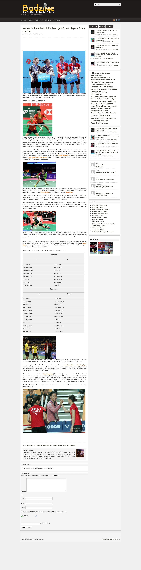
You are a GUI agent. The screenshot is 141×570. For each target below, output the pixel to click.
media (104, 101)
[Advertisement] (47, 46)
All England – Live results (99, 205)
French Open (113, 89)
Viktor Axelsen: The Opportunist (105, 179)
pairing (93, 106)
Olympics (109, 104)
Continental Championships (102, 87)
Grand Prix (96, 92)
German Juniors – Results (99, 211)
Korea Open (111, 99)
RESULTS (56, 20)
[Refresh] (36, 516)
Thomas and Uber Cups (99, 121)
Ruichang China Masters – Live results (103, 224)
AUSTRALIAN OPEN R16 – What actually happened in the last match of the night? (107, 54)
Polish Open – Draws (98, 221)
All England (95, 73)
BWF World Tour (97, 82)
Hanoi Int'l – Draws (97, 215)
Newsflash (101, 104)
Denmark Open (95, 89)
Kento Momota (101, 99)
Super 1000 (94, 115)
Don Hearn (27, 34)
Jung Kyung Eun (74, 155)
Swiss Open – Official (98, 230)
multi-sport (112, 101)
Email (22, 503)
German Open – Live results (100, 213)
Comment (23, 491)
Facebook (119, 20)
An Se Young (30, 445)
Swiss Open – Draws (98, 228)
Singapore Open (96, 110)
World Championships (99, 123)
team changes (71, 445)
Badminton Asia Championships (100, 77)
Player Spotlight (112, 106)
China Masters (110, 82)
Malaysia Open (96, 101)
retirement (108, 108)
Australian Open (96, 75)
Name (22, 499)
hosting (104, 92)
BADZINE (48, 20)
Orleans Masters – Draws (99, 217)
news (31, 36)
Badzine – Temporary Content (100, 209)
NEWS (30, 20)
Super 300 (105, 113)
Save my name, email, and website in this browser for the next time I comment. (45, 511)
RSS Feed (114, 20)
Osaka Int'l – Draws (97, 219)
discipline (104, 89)
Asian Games (105, 73)
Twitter (116, 20)
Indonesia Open (96, 94)
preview (93, 108)
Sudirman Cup (96, 113)
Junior (24, 192)
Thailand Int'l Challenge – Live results (103, 232)
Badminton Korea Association (41, 95)
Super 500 (113, 113)
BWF (113, 79)
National (94, 104)
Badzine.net (38, 8)
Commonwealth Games (103, 84)
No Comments (114, 34)
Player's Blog (101, 106)
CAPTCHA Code (45, 523)
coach (93, 84)
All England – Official (98, 207)
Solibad (106, 110)
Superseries (105, 115)
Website (23, 507)
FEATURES (38, 20)
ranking (100, 108)
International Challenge (99, 96)
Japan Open (112, 96)
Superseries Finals (97, 118)
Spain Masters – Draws (98, 226)
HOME (23, 20)
